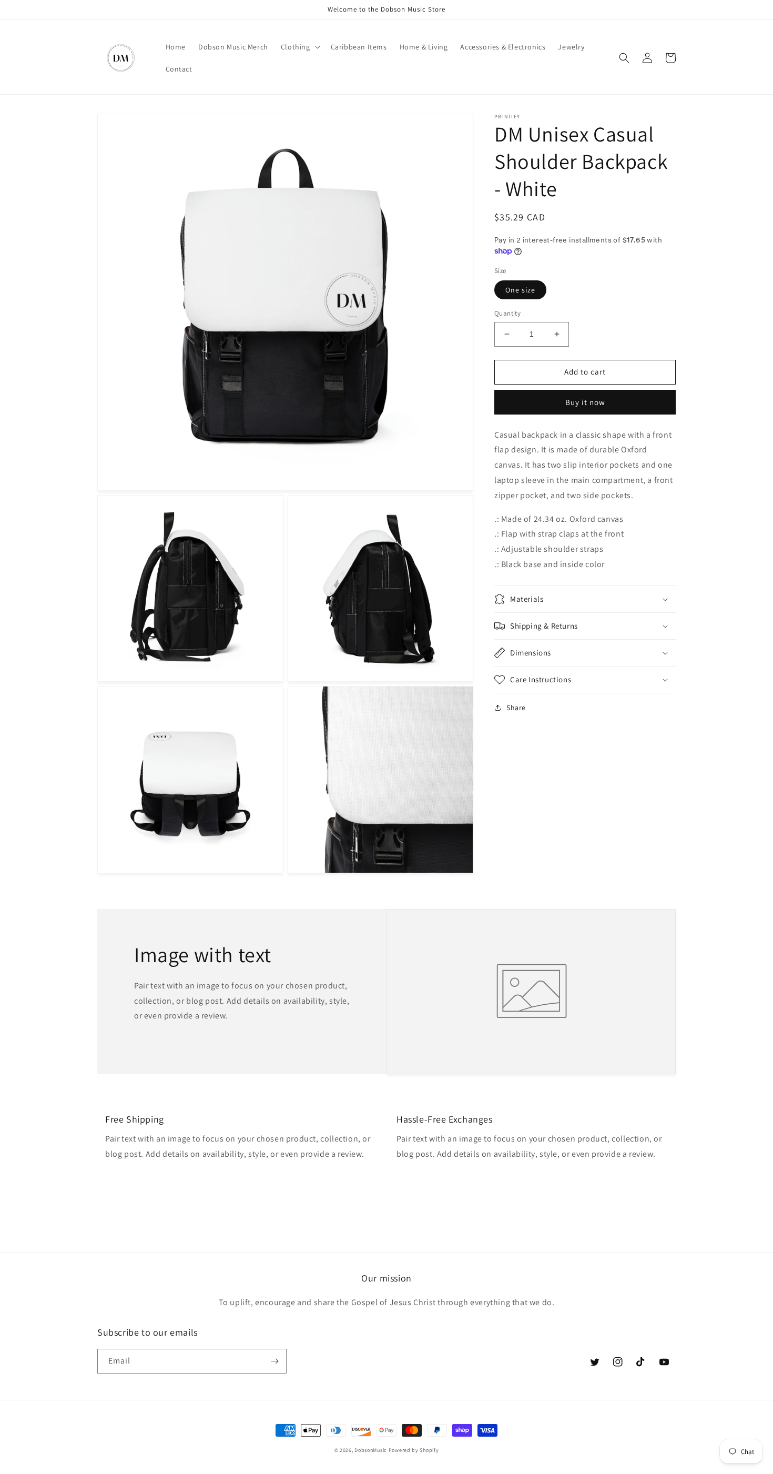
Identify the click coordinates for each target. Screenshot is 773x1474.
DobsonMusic (370, 1450)
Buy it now (585, 402)
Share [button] (516, 707)
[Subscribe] (274, 1361)
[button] (299, 47)
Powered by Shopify (414, 1450)
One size (520, 290)
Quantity (507, 313)
